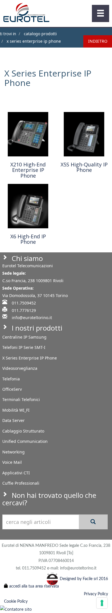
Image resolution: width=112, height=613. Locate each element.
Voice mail (12, 462)
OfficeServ (12, 389)
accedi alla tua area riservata (33, 586)
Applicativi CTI (16, 473)
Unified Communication (25, 441)
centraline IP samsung (24, 337)
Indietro (97, 41)
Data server (13, 420)
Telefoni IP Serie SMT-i (23, 347)
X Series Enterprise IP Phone (33, 41)
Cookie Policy (16, 602)
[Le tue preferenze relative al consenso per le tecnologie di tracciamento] (101, 603)
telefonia (11, 379)
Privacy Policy (96, 594)
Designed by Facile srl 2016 (84, 579)
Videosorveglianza (19, 368)
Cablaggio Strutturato (23, 431)
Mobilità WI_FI (16, 410)
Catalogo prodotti (40, 33)
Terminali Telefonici (21, 399)
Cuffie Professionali (20, 483)
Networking (13, 452)
